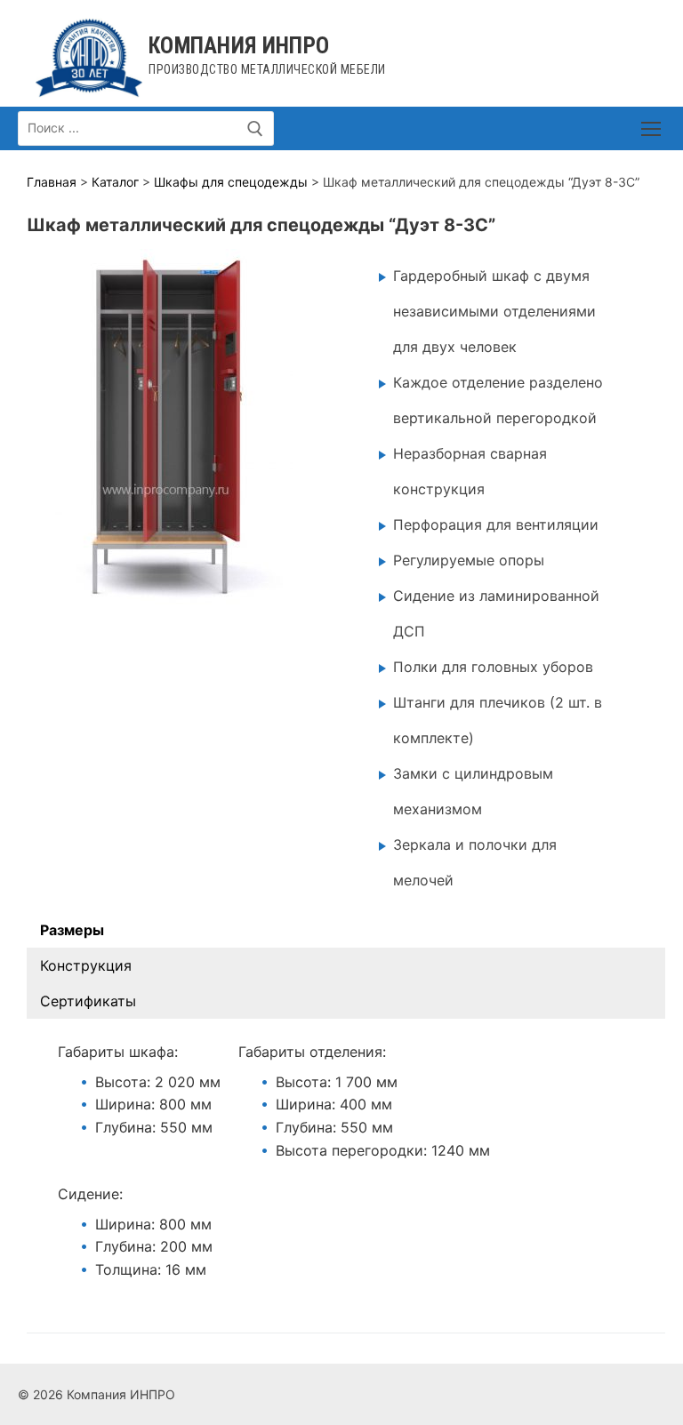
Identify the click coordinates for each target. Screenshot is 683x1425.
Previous (49, 422)
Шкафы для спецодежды (231, 181)
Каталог (115, 181)
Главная (51, 181)
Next (271, 422)
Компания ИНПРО (239, 46)
